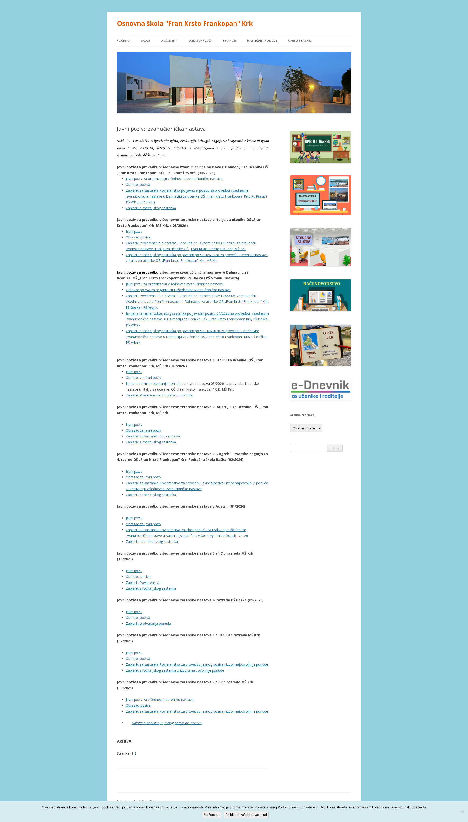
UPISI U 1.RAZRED (300, 41)
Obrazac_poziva (138, 237)
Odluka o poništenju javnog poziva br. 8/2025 (167, 723)
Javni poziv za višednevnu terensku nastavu (160, 699)
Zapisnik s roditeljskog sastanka (151, 208)
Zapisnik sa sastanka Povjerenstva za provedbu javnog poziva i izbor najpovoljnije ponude (197, 664)
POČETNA (123, 41)
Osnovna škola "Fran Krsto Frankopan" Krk (185, 23)
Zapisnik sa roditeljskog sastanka (152, 541)
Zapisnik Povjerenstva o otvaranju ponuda (159, 395)
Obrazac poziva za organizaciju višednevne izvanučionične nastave (178, 289)
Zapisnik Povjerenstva (143, 582)
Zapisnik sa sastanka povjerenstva (153, 436)
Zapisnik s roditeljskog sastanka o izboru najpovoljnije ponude (175, 670)
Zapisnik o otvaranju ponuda (148, 623)
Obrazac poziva (138, 184)
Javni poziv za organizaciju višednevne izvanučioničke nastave (174, 178)
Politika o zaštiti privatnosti (246, 815)
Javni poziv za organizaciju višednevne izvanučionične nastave (174, 284)
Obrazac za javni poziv (143, 377)
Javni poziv (134, 231)
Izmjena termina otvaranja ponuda (154, 383)
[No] (461, 811)
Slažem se (212, 815)
